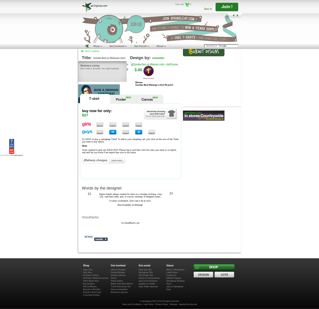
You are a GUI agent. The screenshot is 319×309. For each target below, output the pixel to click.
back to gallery (92, 51)
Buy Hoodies (89, 284)
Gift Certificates (90, 286)
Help (168, 289)
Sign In (208, 8)
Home (85, 46)
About (160, 46)
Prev (231, 15)
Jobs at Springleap (174, 286)
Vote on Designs (118, 269)
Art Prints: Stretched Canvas (95, 278)
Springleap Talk (146, 272)
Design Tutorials (118, 275)
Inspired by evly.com (188, 304)
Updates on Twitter (147, 284)
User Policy (148, 304)
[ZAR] (187, 9)
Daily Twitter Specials (148, 286)
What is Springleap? (175, 269)
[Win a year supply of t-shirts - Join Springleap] (159, 28)
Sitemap (173, 304)
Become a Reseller (91, 289)
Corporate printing (91, 295)
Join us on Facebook (148, 281)
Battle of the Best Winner (122, 284)
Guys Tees (88, 269)
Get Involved (116, 46)
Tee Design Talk (146, 275)
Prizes (113, 278)
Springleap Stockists (175, 281)
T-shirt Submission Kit (120, 286)
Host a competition (119, 289)
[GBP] (182, 9)
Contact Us (171, 275)
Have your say (145, 269)
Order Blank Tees (91, 281)
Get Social (140, 46)
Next (239, 15)
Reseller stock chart (92, 292)
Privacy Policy (161, 304)
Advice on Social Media (149, 278)
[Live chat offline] (11, 153)
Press (168, 284)
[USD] (177, 9)
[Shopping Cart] (187, 5)
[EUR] (191, 9)
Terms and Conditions (132, 304)
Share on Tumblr (101, 239)
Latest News (171, 272)
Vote (224, 274)
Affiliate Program (173, 278)
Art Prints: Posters (91, 275)
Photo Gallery (117, 281)
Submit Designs (118, 272)
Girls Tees (87, 272)
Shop (96, 46)
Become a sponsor (119, 292)
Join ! (226, 6)
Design (204, 274)
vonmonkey (158, 58)
